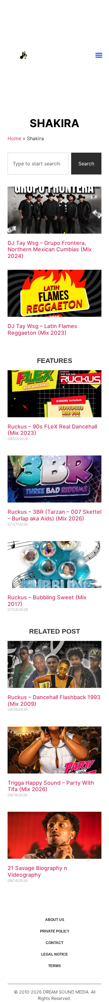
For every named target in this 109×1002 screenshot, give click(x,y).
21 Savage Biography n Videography (37, 871)
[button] (99, 55)
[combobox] (38, 163)
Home (14, 138)
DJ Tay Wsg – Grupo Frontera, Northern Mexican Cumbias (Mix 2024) (50, 249)
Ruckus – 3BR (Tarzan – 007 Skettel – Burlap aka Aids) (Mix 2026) (54, 515)
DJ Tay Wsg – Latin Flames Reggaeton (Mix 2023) (42, 329)
